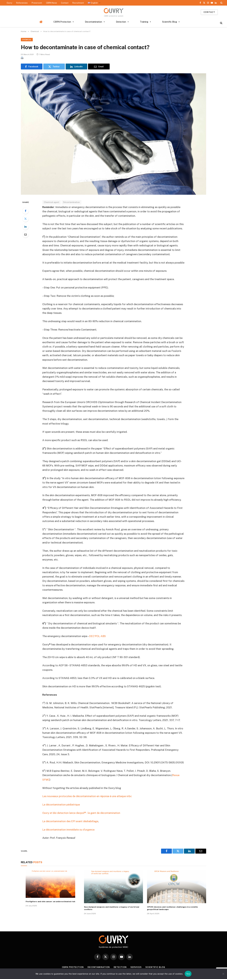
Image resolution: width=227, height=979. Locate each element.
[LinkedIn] (25, 226)
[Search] (221, 3)
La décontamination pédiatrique (61, 804)
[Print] (22, 58)
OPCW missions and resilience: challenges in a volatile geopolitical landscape (172, 908)
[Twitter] (25, 219)
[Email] (25, 234)
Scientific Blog (169, 22)
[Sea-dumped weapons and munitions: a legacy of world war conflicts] (113, 886)
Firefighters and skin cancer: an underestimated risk (50, 901)
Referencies (22, 3)
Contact (64, 3)
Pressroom (37, 3)
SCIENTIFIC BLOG (155, 967)
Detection (121, 22)
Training (144, 22)
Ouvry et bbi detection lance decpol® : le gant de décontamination (81, 812)
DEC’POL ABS (97, 636)
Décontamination (71, 202)
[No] (223, 973)
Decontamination (93, 22)
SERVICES (136, 967)
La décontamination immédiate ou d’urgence (68, 829)
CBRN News (51, 3)
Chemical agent (51, 202)
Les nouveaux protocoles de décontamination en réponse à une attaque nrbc (87, 796)
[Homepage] (41, 22)
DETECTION (120, 967)
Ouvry (9, 3)
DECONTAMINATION (99, 967)
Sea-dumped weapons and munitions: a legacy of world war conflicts (111, 908)
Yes (188, 974)
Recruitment (78, 3)
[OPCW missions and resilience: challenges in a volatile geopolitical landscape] (176, 886)
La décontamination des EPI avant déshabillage (70, 821)
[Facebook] (25, 211)
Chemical (27, 40)
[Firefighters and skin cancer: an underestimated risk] (50, 884)
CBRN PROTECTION (73, 967)
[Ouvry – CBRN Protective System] (114, 12)
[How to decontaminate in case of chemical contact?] (113, 134)
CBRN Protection (62, 22)
